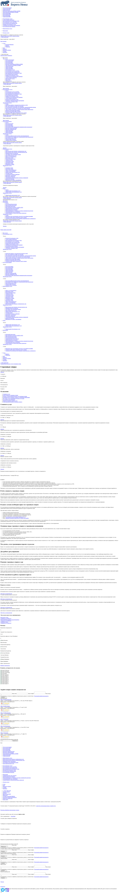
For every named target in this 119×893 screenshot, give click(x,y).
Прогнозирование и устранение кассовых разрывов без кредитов (19, 210)
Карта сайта (5, 799)
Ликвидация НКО (7, 16)
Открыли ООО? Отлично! (11, 140)
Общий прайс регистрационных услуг (13, 191)
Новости (5, 48)
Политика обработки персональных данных (9, 810)
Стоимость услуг (6, 394)
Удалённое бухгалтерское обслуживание (11, 25)
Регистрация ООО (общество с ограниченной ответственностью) (19, 137)
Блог (4, 47)
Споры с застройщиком (10, 171)
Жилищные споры (9, 157)
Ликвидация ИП (6, 10)
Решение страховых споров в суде (10, 400)
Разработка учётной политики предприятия (14, 100)
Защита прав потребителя (10, 170)
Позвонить (9, 55)
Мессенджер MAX (8, 36)
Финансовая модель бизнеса (11, 209)
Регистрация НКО (7, 13)
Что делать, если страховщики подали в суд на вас (13, 398)
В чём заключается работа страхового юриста (12, 401)
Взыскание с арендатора (10, 175)
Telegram (2, 36)
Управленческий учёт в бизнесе (12, 208)
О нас (4, 43)
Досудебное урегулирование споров (13, 154)
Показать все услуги (7, 102)
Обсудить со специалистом (6, 593)
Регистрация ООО (7, 14)
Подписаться (15, 740)
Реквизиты (7, 46)
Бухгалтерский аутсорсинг (8, 772)
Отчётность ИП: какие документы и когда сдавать (16, 112)
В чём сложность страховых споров (10, 395)
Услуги (6, 90)
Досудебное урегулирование (9, 399)
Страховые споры (9, 167)
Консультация (3, 41)
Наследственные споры (10, 158)
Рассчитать (5, 200)
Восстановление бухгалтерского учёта (11, 21)
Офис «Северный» (4, 719)
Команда (7, 45)
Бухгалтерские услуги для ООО (9, 22)
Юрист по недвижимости (10, 156)
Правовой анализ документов (11, 153)
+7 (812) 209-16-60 (4, 37)
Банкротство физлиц (9, 178)
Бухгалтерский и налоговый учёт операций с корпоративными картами (20, 107)
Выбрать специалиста (5, 665)
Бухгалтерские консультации (9, 26)
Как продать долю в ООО (10, 138)
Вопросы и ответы (7, 50)
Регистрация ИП (6, 15)
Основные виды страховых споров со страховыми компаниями (16, 397)
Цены (4, 188)
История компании (9, 44)
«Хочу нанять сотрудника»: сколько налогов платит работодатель (19, 109)
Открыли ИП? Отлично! (10, 139)
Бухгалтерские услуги (7, 18)
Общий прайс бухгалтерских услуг (12, 190)
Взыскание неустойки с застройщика (13, 180)
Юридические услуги (7, 28)
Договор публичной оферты (9, 796)
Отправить (3, 697)
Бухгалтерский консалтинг (11, 204)
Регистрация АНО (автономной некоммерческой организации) (18, 127)
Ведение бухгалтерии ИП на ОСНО (13, 111)
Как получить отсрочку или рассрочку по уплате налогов (17, 108)
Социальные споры (9, 161)
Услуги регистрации (7, 7)
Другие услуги (6, 32)
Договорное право (9, 162)
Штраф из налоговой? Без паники (12, 110)
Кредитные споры (9, 168)
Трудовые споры (8, 173)
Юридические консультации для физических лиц (15, 151)
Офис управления (4, 732)
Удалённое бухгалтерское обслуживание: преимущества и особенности (20, 218)
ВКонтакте (5, 795)
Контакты (5, 52)
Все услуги (5, 58)
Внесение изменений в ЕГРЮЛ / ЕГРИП (11, 11)
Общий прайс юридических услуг (12, 172)
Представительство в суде (10, 155)
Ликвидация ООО (7, 8)
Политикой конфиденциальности (41, 696)
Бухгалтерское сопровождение (9, 771)
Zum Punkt (13, 816)
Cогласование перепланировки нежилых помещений (16, 177)
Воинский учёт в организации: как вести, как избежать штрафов (19, 216)
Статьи (6, 103)
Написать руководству (7, 798)
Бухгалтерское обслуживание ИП (10, 23)
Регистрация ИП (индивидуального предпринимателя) (17, 135)
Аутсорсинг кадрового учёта (11, 101)
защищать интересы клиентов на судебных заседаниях (17, 518)
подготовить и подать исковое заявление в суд (15, 517)
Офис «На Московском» (5, 712)
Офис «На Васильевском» (5, 699)
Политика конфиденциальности (10, 797)
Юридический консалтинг (11, 205)
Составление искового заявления (12, 174)
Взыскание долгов (9, 163)
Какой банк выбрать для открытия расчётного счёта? (16, 105)
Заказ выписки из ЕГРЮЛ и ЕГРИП (10, 12)
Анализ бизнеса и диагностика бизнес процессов (15, 213)
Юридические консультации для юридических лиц (16, 152)
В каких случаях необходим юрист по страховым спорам (15, 396)
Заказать (5, 147)
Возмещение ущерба (9, 164)
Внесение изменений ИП (10, 129)
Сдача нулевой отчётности (8, 19)
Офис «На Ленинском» (5, 726)
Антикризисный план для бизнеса (12, 211)
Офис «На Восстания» (5, 706)
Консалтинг (5, 30)
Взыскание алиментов (10, 176)
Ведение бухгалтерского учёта (11, 99)
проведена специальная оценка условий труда (46, 805)
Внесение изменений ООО (11, 128)
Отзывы (4, 51)
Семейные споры (9, 160)
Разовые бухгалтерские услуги (9, 24)
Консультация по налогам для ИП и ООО (14, 207)
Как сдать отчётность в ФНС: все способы (14, 106)
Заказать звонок (16, 36)
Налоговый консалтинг (10, 206)
